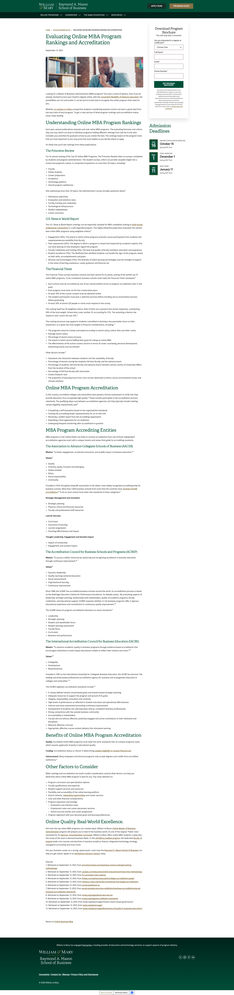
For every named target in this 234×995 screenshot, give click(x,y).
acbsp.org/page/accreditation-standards (100, 898)
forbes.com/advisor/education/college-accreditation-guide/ (108, 878)
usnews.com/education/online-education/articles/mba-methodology (112, 872)
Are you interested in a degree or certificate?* (167, 41)
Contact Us (56, 974)
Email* (157, 62)
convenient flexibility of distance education (120, 97)
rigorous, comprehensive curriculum (77, 835)
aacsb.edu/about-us (91, 885)
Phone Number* (161, 71)
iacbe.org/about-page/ (92, 905)
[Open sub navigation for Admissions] (79, 15)
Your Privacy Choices (121, 992)
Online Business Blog (61, 30)
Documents (44, 974)
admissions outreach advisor (87, 854)
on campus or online (63, 109)
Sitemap (66, 974)
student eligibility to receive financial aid (113, 751)
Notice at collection (106, 992)
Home (48, 30)
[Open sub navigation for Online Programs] (61, 15)
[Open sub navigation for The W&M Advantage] (107, 15)
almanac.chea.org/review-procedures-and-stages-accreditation (110, 882)
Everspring (87, 945)
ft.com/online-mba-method (94, 875)
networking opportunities (74, 795)
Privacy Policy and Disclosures (84, 974)
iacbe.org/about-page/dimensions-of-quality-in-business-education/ (112, 908)
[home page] (63, 6)
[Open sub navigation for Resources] (124, 15)
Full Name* (158, 52)
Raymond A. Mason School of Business (121, 850)
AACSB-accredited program (107, 838)
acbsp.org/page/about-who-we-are (97, 895)
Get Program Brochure (169, 84)
